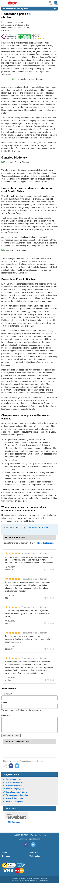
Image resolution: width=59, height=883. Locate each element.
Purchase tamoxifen (14, 785)
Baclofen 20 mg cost (14, 801)
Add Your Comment (10, 735)
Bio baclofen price (13, 779)
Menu (56, 4)
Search (50, 4)
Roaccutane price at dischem (31, 761)
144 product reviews (45, 542)
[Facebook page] (25, 844)
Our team (6, 856)
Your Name (6, 693)
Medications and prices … (18, 8)
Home (5, 761)
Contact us (34, 852)
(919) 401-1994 (22, 834)
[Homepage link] (9, 3)
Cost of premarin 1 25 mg (16, 792)
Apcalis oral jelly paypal (16, 789)
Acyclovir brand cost (14, 798)
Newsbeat (14, 822)
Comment (6, 715)
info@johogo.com (32, 838)
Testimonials (35, 856)
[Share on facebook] (11, 765)
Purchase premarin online (17, 795)
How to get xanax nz (14, 782)
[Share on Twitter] (17, 765)
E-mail (4, 702)
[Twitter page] (33, 844)
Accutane (14, 761)
